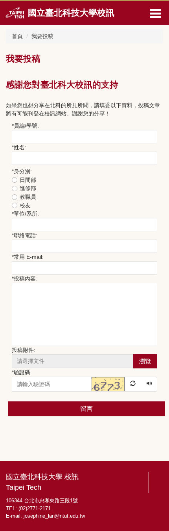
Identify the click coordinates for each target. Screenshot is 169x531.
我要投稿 (42, 36)
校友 (25, 205)
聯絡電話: (24, 235)
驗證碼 (21, 372)
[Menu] (155, 13)
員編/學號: (25, 126)
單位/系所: (25, 214)
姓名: (19, 147)
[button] (117, 384)
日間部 (28, 180)
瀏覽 (145, 361)
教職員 (28, 197)
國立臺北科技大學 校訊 (42, 477)
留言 (86, 408)
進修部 (28, 188)
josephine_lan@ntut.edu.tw (54, 516)
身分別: (22, 171)
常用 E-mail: (28, 257)
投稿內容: (24, 278)
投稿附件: (23, 350)
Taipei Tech (23, 487)
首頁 (17, 36)
